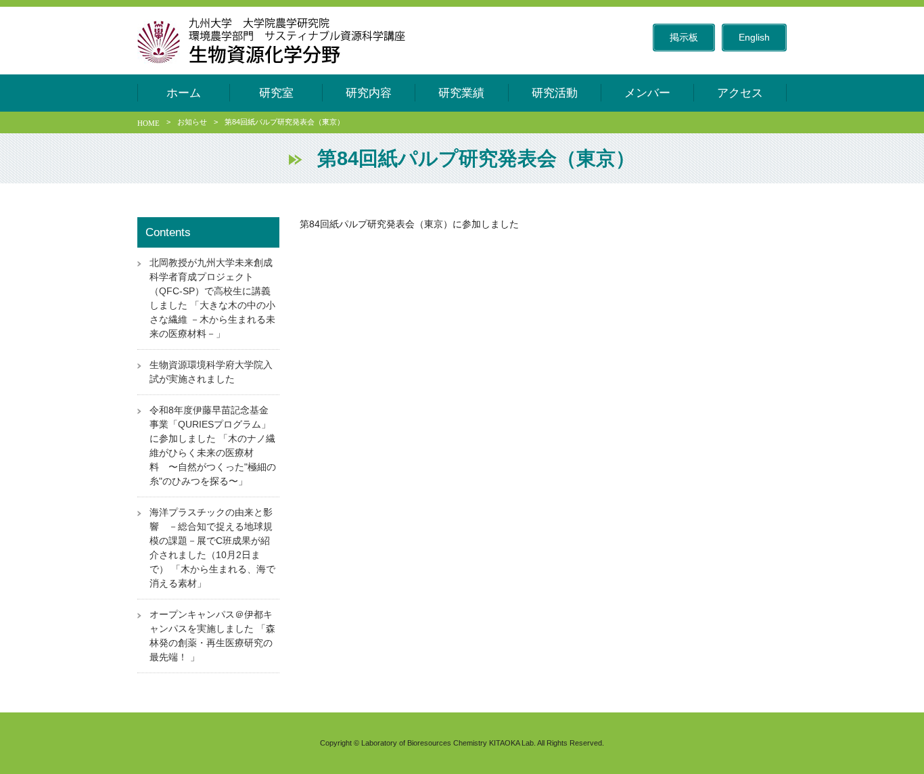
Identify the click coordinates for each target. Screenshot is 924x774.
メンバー (647, 93)
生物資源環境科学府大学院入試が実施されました (211, 371)
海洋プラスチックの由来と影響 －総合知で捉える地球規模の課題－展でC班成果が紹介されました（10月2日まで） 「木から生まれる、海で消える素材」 (212, 548)
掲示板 (684, 37)
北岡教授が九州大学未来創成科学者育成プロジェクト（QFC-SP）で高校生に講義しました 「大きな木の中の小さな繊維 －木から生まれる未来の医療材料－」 (212, 298)
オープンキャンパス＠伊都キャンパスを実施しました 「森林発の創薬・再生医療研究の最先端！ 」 (212, 635)
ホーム (183, 93)
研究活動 (555, 93)
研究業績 (461, 93)
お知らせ (192, 122)
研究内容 (369, 93)
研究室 (276, 93)
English (754, 37)
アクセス (740, 93)
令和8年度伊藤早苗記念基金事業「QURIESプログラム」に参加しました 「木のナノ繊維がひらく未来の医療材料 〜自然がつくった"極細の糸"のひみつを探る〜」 (212, 445)
